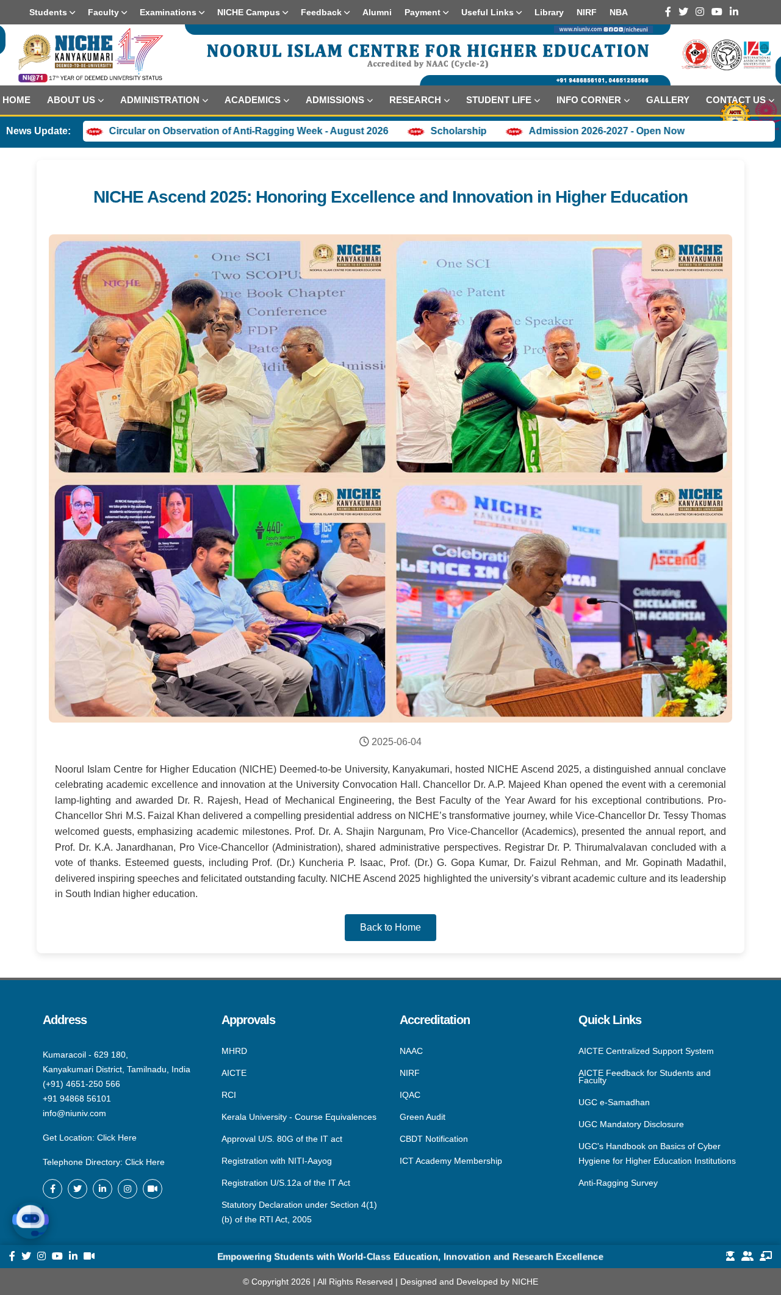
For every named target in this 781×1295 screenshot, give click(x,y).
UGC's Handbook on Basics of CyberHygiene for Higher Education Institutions (657, 1153)
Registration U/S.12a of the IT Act (285, 1183)
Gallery (667, 100)
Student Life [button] (498, 100)
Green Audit (422, 1117)
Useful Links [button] (488, 12)
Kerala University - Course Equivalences (298, 1117)
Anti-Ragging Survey (618, 1182)
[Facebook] (668, 12)
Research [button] (415, 100)
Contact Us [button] (736, 100)
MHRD (234, 1051)
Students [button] (49, 12)
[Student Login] (730, 1256)
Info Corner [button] (588, 100)
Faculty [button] (104, 12)
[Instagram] (700, 12)
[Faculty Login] (766, 1256)
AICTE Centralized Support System (646, 1051)
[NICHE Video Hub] (152, 1189)
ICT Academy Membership (451, 1160)
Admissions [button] (335, 100)
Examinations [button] (169, 12)
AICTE (234, 1073)
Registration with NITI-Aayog (276, 1161)
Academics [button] (253, 100)
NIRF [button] (587, 12)
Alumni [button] (377, 12)
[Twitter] (683, 12)
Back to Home (390, 927)
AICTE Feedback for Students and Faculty (644, 1076)
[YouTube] (716, 12)
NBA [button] (619, 12)
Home (16, 100)
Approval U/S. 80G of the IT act (281, 1139)
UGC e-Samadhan (614, 1102)
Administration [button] (160, 100)
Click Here (117, 1137)
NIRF (410, 1073)
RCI (228, 1095)
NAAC (411, 1051)
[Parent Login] (747, 1256)
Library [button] (549, 12)
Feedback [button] (322, 12)
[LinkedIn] (734, 12)
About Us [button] (71, 100)
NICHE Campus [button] (250, 12)
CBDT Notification (434, 1139)
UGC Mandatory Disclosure (631, 1124)
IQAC (410, 1095)
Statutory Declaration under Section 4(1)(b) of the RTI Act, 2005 (299, 1211)
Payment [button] (424, 12)
